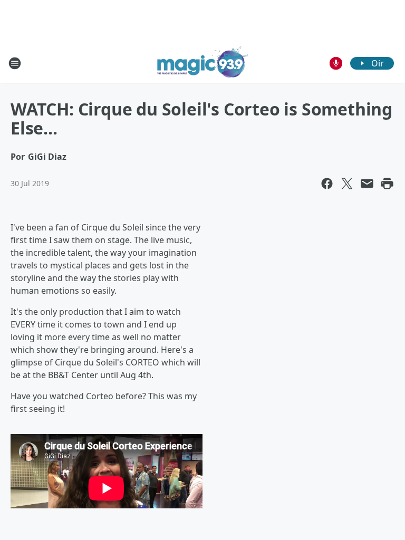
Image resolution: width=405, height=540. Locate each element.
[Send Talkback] (336, 63)
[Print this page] (387, 183)
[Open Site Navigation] (14, 63)
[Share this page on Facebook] (327, 183)
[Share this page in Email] (367, 183)
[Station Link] (202, 63)
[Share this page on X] (347, 183)
